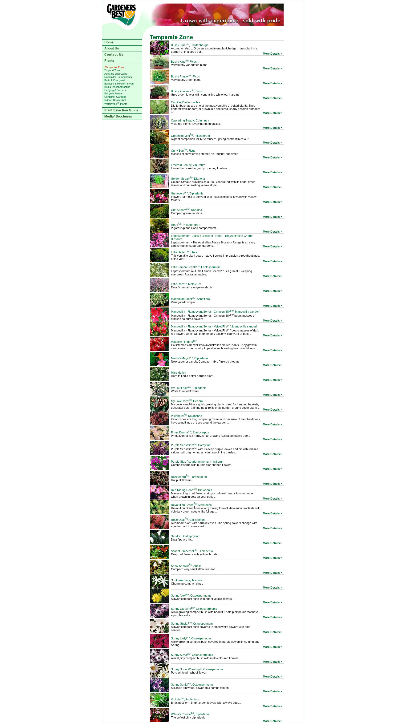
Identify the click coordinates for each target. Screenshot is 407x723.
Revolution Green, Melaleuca (191, 505)
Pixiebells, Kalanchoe (186, 416)
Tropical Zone (112, 70)
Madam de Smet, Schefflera (190, 299)
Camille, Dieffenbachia (185, 102)
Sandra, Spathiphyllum (185, 536)
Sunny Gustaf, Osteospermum (192, 623)
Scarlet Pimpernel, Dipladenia (192, 551)
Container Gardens (115, 96)
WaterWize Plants (115, 103)
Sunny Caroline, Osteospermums (194, 608)
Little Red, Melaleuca (186, 284)
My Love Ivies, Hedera (187, 401)
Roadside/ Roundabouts (118, 77)
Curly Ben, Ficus (183, 150)
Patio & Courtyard (114, 80)
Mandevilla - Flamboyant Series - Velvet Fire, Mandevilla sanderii (214, 326)
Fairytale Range (113, 93)
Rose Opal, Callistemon (188, 519)
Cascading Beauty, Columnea (190, 120)
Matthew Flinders (183, 341)
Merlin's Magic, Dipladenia (189, 358)
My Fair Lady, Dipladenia (189, 388)
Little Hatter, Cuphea (184, 252)
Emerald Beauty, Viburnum (188, 165)
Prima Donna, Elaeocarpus (190, 432)
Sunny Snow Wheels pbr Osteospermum (197, 669)
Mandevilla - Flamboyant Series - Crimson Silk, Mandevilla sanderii (215, 311)
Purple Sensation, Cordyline (191, 445)
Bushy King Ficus (184, 61)
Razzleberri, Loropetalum (189, 477)
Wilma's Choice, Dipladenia (190, 714)
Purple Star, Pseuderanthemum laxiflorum (197, 461)
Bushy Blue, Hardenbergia (189, 45)
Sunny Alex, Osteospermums (191, 595)
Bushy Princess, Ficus (187, 91)
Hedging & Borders (115, 90)
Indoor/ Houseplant (115, 100)
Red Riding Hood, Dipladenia (191, 490)
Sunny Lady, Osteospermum (191, 638)
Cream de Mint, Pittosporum (190, 135)
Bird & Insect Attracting (117, 86)
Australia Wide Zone (115, 73)
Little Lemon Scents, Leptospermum (195, 267)
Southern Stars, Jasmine (186, 580)
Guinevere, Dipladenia (187, 193)
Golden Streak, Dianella (188, 178)
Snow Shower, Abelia (186, 566)
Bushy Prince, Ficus (185, 76)
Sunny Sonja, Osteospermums (192, 684)
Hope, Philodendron (185, 224)
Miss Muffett (178, 372)
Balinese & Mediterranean (119, 83)
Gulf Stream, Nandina (186, 210)
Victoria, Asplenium (185, 699)
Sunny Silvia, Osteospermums (192, 655)
